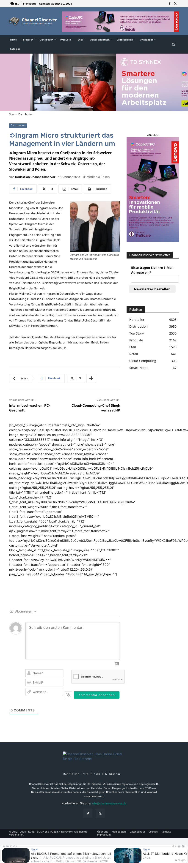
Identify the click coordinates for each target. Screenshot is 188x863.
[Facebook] (169, 3)
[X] (175, 3)
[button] (173, 44)
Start (12, 114)
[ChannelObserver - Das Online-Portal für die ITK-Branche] (33, 21)
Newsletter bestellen (152, 289)
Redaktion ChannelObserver (35, 176)
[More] (91, 378)
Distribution (25, 114)
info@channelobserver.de (108, 803)
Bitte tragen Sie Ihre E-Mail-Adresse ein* (152, 270)
